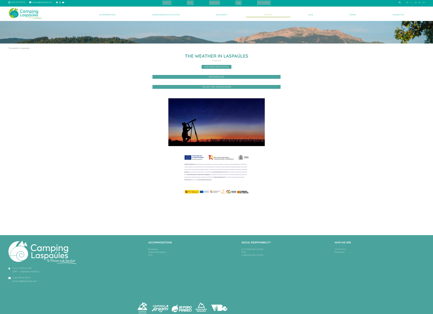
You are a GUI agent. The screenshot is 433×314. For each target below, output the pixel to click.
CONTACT (167, 3)
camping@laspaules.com (42, 2)
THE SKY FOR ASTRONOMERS (216, 87)
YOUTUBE (63, 2)
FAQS (238, 3)
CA (415, 2)
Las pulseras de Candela (252, 249)
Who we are (340, 249)
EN (411, 2)
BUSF (244, 252)
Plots (150, 255)
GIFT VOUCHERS (263, 3)
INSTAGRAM (60, 2)
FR (424, 2)
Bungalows (153, 249)
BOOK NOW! (214, 3)
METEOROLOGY (216, 77)
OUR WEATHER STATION (216, 66)
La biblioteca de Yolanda (252, 255)
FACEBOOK (57, 2)
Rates (190, 3)
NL (420, 2)
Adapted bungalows (157, 252)
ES (407, 2)
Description (340, 252)
